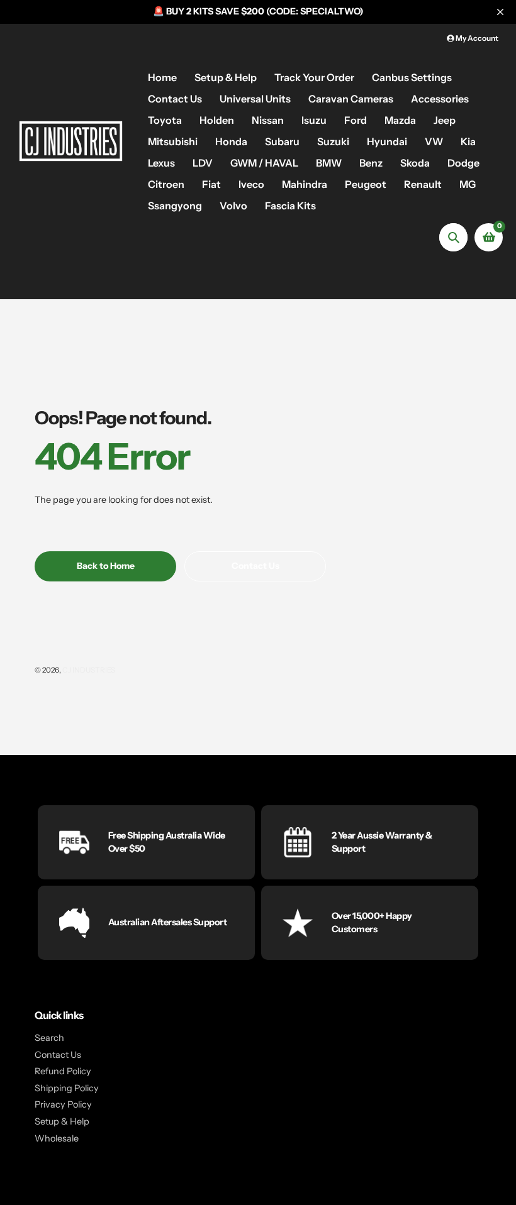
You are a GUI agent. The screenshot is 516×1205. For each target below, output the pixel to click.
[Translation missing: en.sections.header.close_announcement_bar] (500, 12)
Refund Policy (63, 1071)
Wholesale (57, 1138)
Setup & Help (62, 1121)
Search (49, 1037)
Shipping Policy (67, 1088)
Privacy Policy (63, 1104)
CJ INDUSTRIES (88, 670)
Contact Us (58, 1054)
